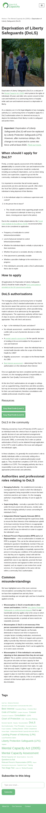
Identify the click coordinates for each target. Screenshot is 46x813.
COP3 (29, 715)
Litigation (4, 744)
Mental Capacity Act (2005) (14, 93)
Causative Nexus (20, 709)
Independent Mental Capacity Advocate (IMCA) (24, 731)
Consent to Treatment (8, 715)
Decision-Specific (7, 723)
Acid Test (4, 703)
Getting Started (17, 729)
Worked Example (27, 768)
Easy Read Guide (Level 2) (13, 415)
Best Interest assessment (13, 363)
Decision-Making (31, 719)
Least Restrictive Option (9, 738)
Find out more (34, 145)
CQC (23, 719)
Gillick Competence (30, 729)
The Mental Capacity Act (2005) (19, 18)
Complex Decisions (23, 712)
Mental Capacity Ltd (9, 757)
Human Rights (5, 731)
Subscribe (8, 792)
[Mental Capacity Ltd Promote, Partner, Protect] (11, 5)
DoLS (32, 722)
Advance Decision (13, 703)
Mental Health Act (21, 757)
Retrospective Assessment (9, 765)
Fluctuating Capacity (31, 726)
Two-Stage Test (8, 768)
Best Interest (8, 708)
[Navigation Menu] (41, 5)
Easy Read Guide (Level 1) (13, 408)
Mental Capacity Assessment (20, 753)
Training (30, 765)
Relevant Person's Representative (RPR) (17, 762)
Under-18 (18, 768)
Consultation (20, 715)
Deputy (15, 723)
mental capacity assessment (15, 338)
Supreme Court (22, 765)
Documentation (23, 723)
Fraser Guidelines (6, 728)
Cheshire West (31, 709)
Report (34, 762)
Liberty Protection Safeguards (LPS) (21, 740)
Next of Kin (30, 757)
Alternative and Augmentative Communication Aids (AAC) (17, 705)
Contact (28, 806)
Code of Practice (9, 712)
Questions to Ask (8, 760)
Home (4, 18)
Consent (32, 712)
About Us (5, 806)
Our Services (17, 806)
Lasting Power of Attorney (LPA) (19, 734)
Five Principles (19, 726)
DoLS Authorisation (7, 726)
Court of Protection (11, 718)
